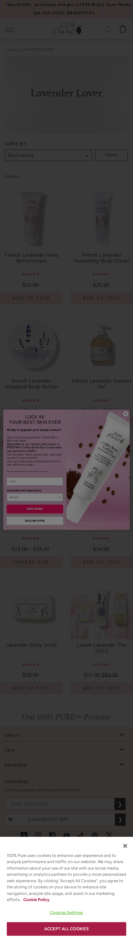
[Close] (125, 846)
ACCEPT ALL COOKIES (66, 928)
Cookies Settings (66, 912)
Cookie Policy (36, 899)
